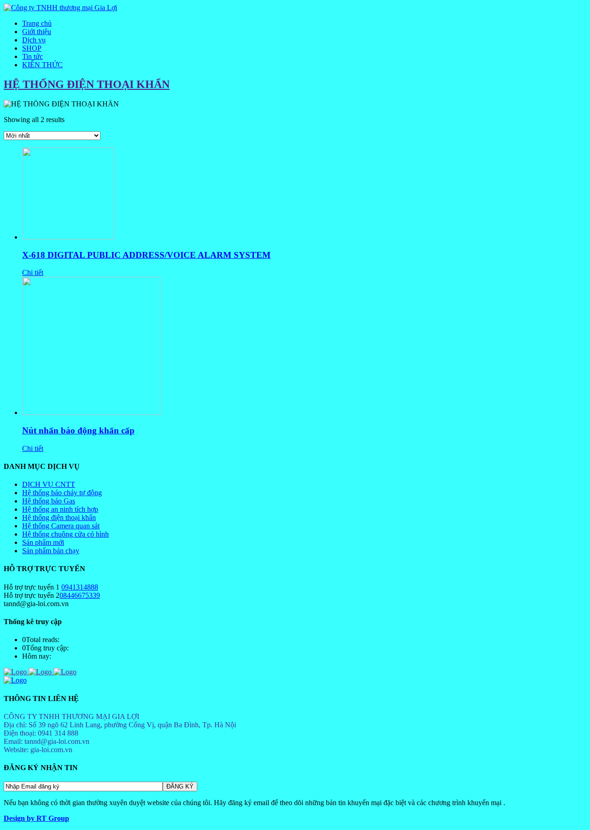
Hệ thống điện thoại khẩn (59, 517)
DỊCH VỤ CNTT (48, 484)
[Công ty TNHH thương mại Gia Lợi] (60, 8)
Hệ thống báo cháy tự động (62, 493)
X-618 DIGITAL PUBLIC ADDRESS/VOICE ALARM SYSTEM (146, 255)
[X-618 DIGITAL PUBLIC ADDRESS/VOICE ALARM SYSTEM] (68, 237)
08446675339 (79, 595)
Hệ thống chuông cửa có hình (65, 534)
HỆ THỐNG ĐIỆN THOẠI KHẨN (87, 84)
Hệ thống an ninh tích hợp (60, 509)
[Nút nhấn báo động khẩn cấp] (91, 412)
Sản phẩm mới (43, 542)
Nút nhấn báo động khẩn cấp (78, 430)
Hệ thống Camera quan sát (61, 526)
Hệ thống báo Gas (48, 501)
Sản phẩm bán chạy (50, 551)
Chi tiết (32, 272)
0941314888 (79, 587)
